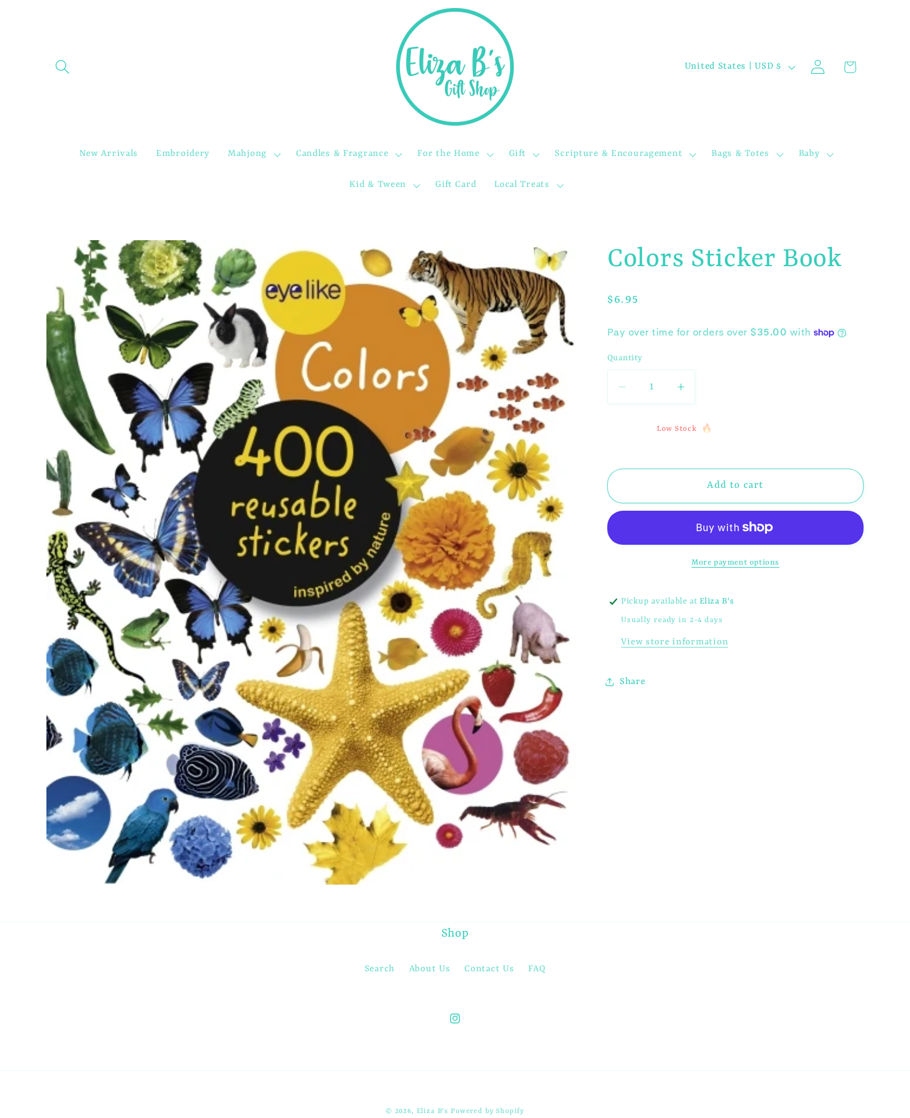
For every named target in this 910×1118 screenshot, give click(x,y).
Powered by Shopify (487, 1111)
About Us (430, 969)
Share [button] (633, 682)
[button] (62, 67)
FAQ (536, 969)
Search (380, 969)
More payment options (735, 562)
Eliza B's (433, 1111)
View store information (674, 642)
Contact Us (489, 969)
